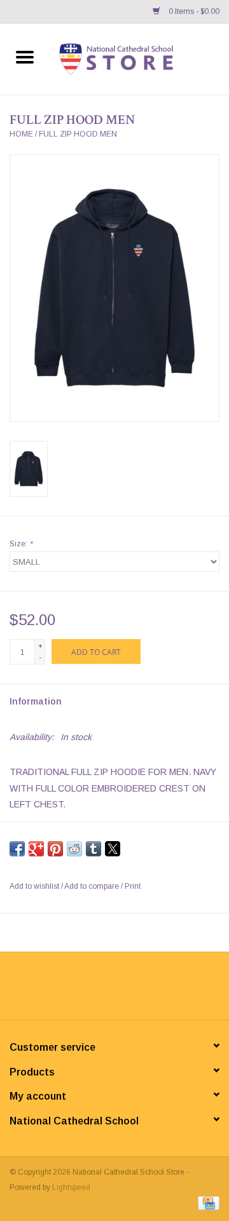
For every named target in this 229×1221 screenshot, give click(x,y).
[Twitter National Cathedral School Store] (103, 990)
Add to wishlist (35, 886)
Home (21, 134)
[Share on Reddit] (74, 848)
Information (36, 701)
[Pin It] (55, 848)
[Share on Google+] (36, 848)
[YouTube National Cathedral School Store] (126, 990)
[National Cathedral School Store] (139, 58)
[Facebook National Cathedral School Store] (80, 990)
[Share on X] (112, 848)
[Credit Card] (206, 1203)
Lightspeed (71, 1187)
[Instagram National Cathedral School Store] (149, 990)
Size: (21, 543)
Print (133, 886)
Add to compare (92, 886)
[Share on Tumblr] (93, 848)
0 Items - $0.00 (193, 11)
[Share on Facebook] (17, 848)
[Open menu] (25, 56)
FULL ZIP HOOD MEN (78, 134)
